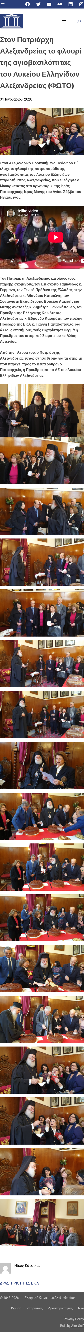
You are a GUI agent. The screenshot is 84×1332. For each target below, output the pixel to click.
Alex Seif (77, 1326)
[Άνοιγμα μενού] (2, 4)
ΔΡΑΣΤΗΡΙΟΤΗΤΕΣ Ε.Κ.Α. (19, 1283)
